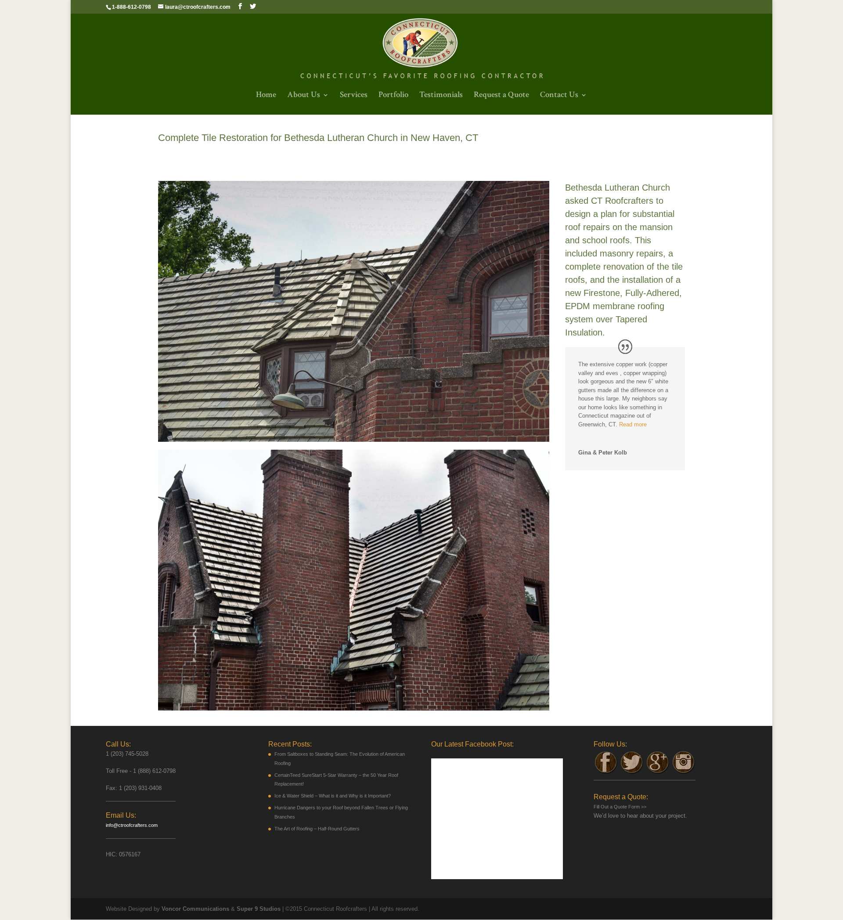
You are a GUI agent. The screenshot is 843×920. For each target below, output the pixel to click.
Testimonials (441, 96)
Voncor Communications (195, 909)
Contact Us (559, 96)
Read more (633, 424)
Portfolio (393, 96)
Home (266, 96)
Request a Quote (501, 96)
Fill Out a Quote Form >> (620, 806)
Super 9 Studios (259, 909)
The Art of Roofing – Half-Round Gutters (317, 828)
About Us (303, 96)
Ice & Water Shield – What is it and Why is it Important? (332, 795)
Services (353, 96)
